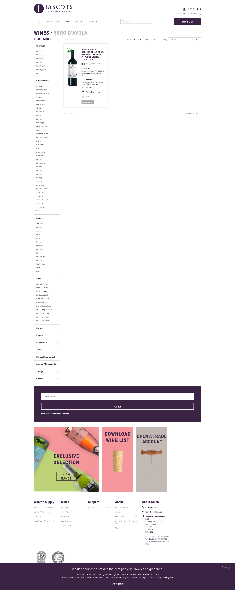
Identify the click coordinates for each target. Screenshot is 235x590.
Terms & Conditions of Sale (98, 507)
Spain (38, 268)
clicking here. (168, 577)
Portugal (39, 260)
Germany (39, 246)
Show (147, 40)
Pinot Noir (39, 167)
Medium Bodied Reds (43, 306)
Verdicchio (40, 203)
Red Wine (39, 51)
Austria (38, 231)
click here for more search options (55, 414)
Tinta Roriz (39, 196)
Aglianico (39, 86)
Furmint (39, 119)
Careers (118, 512)
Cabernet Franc (41, 90)
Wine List (188, 21)
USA (37, 271)
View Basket (168, 21)
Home (39, 21)
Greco (38, 130)
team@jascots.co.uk (153, 512)
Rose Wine (39, 58)
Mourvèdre (39, 156)
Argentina (39, 223)
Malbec (38, 141)
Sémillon (39, 181)
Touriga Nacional (42, 200)
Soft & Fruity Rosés (42, 317)
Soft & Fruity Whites (43, 321)
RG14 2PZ (149, 532)
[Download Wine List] (117, 459)
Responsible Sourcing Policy (126, 516)
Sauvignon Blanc (42, 189)
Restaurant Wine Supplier (44, 507)
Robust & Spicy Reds (43, 313)
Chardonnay (40, 101)
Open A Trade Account (43, 516)
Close (224, 567)
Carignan (39, 97)
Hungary (39, 249)
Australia (39, 227)
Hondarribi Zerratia (42, 137)
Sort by (164, 40)
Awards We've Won (122, 507)
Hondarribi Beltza (42, 134)
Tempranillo (40, 192)
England (39, 238)
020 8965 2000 (151, 507)
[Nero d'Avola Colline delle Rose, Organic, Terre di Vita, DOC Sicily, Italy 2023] (73, 68)
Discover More (88, 102)
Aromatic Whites (41, 284)
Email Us (194, 9)
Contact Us (92, 22)
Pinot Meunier (41, 163)
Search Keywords (50, 397)
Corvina (38, 115)
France (38, 242)
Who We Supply (53, 22)
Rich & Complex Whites (44, 310)
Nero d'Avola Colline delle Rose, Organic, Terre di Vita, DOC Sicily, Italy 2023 (93, 54)
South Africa (40, 264)
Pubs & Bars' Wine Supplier (44, 521)
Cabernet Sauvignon (43, 93)
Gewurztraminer (41, 126)
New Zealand (40, 257)
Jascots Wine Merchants (59, 8)
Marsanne (39, 145)
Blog (117, 528)
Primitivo (39, 174)
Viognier (39, 211)
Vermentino (40, 207)
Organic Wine (66, 525)
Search (117, 407)
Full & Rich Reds (41, 291)
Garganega (40, 123)
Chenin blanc (40, 104)
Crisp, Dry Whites (42, 288)
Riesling (39, 178)
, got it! (117, 583)
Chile (38, 235)
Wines (67, 22)
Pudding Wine (41, 70)
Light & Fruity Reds (42, 299)
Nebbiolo (39, 159)
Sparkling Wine (41, 66)
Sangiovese (40, 185)
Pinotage (39, 170)
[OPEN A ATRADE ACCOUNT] (151, 459)
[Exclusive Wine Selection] (66, 459)
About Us (78, 22)
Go (197, 40)
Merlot (38, 148)
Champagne (40, 62)
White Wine (40, 55)
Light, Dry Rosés (41, 302)
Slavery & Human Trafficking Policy (126, 522)
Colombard (40, 112)
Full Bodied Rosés (42, 295)
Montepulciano (41, 152)
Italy (37, 253)
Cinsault (39, 108)
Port (37, 73)
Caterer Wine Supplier (42, 512)
